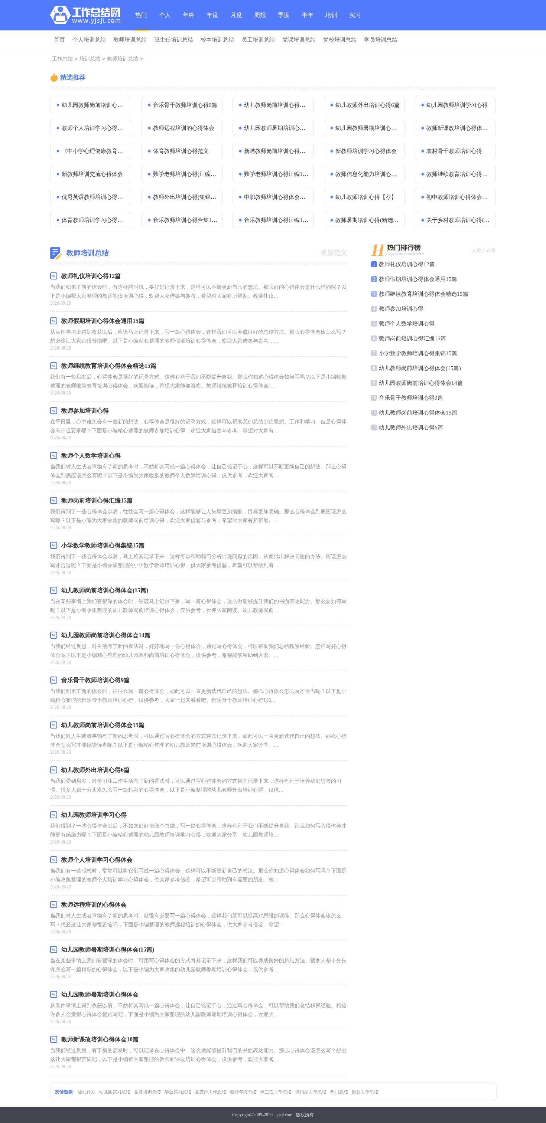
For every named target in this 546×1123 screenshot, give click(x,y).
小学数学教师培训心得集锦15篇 (418, 353)
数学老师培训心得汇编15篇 (276, 174)
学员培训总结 (380, 40)
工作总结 (62, 59)
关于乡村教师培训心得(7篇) (458, 220)
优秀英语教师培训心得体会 (94, 197)
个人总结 (165, 21)
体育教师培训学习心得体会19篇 (94, 220)
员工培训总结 (258, 40)
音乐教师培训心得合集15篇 (185, 220)
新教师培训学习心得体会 (366, 151)
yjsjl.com (284, 1114)
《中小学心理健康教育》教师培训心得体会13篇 (94, 151)
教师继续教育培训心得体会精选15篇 (423, 294)
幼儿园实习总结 (114, 1091)
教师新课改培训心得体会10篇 (458, 128)
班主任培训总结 (173, 40)
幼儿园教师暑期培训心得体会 (367, 128)
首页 (59, 40)
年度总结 (212, 21)
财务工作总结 (365, 1091)
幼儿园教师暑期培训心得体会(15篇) (276, 128)
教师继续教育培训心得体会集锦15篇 (458, 174)
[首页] (87, 16)
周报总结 (260, 21)
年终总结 (189, 21)
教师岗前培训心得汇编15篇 (412, 338)
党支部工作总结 (210, 1091)
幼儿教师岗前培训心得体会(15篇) (420, 368)
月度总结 (236, 21)
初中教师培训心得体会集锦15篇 (458, 197)
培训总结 (331, 21)
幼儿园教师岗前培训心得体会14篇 (94, 105)
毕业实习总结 (178, 1091)
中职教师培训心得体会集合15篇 (276, 197)
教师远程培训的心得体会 (183, 128)
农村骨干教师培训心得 (454, 151)
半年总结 (307, 21)
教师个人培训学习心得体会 (94, 128)
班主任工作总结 (276, 1091)
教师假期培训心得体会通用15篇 (418, 279)
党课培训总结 (299, 40)
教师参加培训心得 (401, 309)
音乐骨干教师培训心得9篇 (185, 105)
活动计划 (86, 1091)
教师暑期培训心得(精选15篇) (367, 220)
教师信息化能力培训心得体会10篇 (367, 174)
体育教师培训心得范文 (181, 151)
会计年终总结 (243, 1091)
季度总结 (284, 21)
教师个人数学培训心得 (407, 324)
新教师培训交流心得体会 (92, 174)
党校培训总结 (340, 40)
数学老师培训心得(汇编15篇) (185, 174)
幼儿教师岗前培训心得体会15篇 (276, 105)
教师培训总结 (130, 40)
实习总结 (355, 21)
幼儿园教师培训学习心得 (457, 105)
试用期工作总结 (310, 1091)
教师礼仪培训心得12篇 (407, 264)
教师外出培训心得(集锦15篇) (185, 197)
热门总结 (141, 21)
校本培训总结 (217, 40)
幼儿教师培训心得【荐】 (366, 197)
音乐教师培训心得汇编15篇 (276, 220)
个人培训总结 (89, 40)
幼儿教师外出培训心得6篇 (367, 105)
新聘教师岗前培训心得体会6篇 (276, 151)
